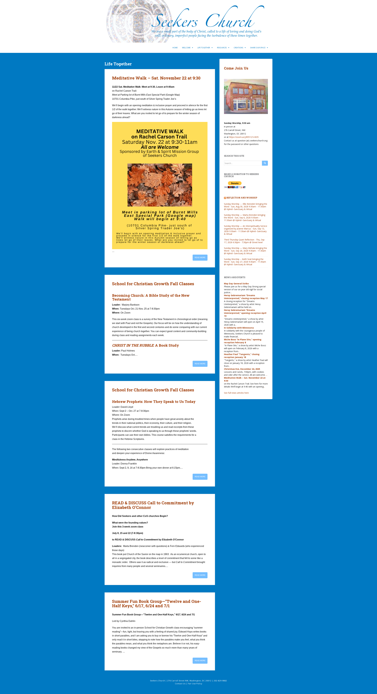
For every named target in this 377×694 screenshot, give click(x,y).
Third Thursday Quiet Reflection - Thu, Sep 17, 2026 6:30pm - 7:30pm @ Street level (244, 241)
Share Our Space (257, 47)
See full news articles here (236, 392)
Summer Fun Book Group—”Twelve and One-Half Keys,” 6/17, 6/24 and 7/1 (156, 604)
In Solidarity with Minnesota (239, 327)
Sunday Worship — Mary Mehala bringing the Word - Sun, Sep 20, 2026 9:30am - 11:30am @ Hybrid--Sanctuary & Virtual (245, 251)
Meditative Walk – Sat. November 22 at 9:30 (156, 78)
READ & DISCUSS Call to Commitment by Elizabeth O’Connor (153, 505)
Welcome (186, 47)
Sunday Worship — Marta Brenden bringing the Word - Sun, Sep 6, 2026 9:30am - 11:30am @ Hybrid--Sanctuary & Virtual (244, 218)
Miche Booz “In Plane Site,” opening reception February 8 (242, 341)
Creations (238, 47)
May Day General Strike (236, 283)
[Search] (265, 163)
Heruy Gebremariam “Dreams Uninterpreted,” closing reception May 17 (246, 297)
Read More (200, 258)
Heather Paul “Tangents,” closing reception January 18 (241, 356)
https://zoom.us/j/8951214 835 (244, 137)
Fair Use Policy (195, 683)
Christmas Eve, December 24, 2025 (242, 369)
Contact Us (180, 683)
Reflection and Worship (241, 197)
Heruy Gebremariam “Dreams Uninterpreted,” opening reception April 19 (245, 313)
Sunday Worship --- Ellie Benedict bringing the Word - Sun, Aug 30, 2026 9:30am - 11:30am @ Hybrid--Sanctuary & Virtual (245, 206)
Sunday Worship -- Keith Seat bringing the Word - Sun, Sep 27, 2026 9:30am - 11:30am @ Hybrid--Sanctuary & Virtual (245, 262)
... (231, 292)
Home (175, 47)
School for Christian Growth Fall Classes (153, 283)
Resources (222, 47)
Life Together (203, 47)
